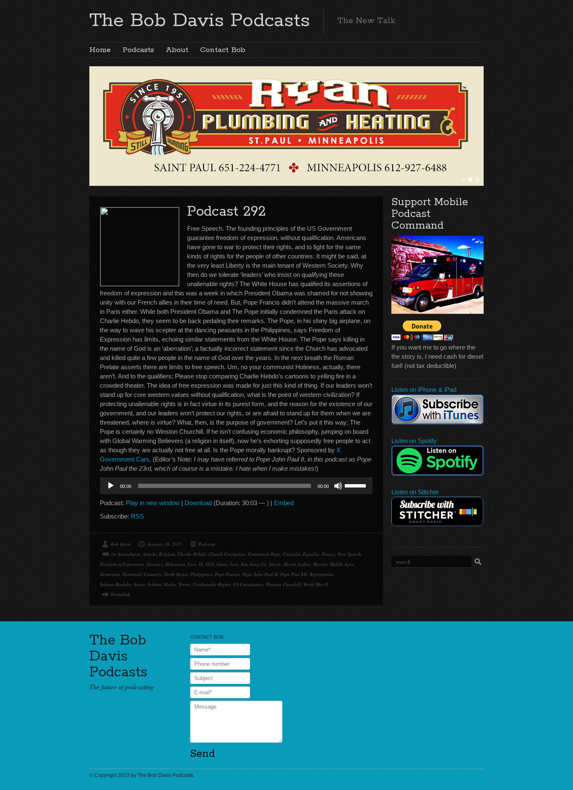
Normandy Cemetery (141, 574)
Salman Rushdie (115, 584)
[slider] (356, 485)
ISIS (210, 564)
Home (100, 50)
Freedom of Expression (122, 564)
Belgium (167, 554)
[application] (236, 485)
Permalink (120, 594)
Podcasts (138, 50)
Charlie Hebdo (191, 554)
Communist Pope (264, 554)
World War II (315, 584)
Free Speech (349, 554)
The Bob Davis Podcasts (199, 20)
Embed (284, 502)
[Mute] (338, 486)
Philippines (201, 574)
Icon (192, 564)
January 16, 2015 (164, 544)
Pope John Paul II (260, 574)
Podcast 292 (226, 212)
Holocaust (175, 564)
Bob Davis (121, 544)
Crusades (291, 554)
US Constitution (248, 584)
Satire (139, 584)
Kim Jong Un (253, 564)
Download (198, 502)
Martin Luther (297, 564)
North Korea (176, 574)
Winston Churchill (283, 584)
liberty (275, 564)
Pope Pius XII (293, 574)
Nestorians (110, 574)
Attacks (149, 554)
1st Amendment (125, 554)
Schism (154, 584)
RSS (137, 516)
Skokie (170, 584)
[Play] (111, 486)
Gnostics (154, 564)
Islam (221, 564)
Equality (311, 554)
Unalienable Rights (211, 584)
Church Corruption (226, 554)
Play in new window (153, 502)
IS (201, 564)
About (177, 50)
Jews (233, 564)
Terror (184, 584)
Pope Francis (227, 574)
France (328, 554)
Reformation (321, 574)
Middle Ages (342, 564)
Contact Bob (222, 50)
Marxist (320, 564)
